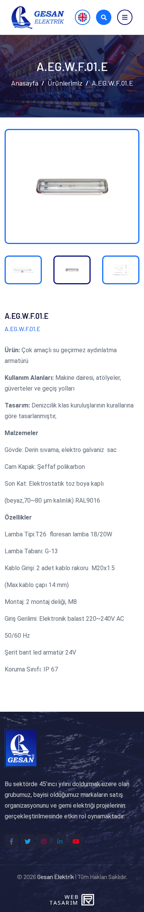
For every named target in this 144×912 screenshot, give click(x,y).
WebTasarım (64, 899)
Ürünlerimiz (65, 83)
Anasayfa (24, 83)
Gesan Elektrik (55, 876)
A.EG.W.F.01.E (112, 83)
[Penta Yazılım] (88, 900)
